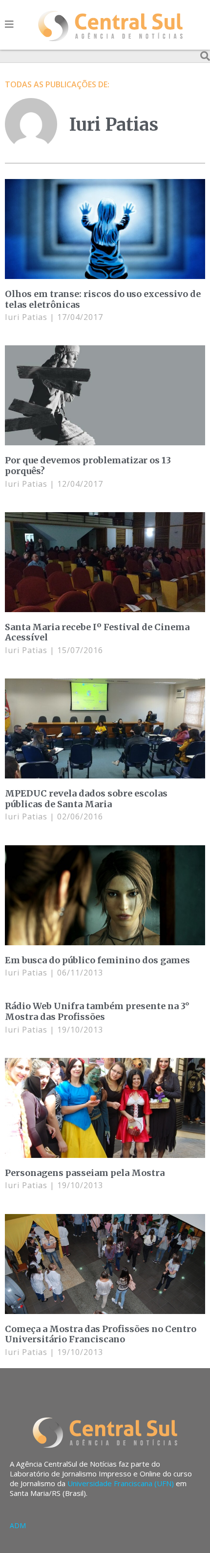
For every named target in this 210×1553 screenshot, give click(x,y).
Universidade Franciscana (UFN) (120, 1483)
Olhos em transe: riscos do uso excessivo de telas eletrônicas (103, 299)
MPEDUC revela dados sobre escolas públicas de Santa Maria (86, 799)
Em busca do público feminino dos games (97, 960)
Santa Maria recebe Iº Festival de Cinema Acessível (97, 632)
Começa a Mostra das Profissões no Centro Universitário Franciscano (100, 1334)
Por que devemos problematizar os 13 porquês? (88, 466)
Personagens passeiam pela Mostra (85, 1172)
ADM (18, 1525)
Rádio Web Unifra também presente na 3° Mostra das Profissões (97, 1011)
